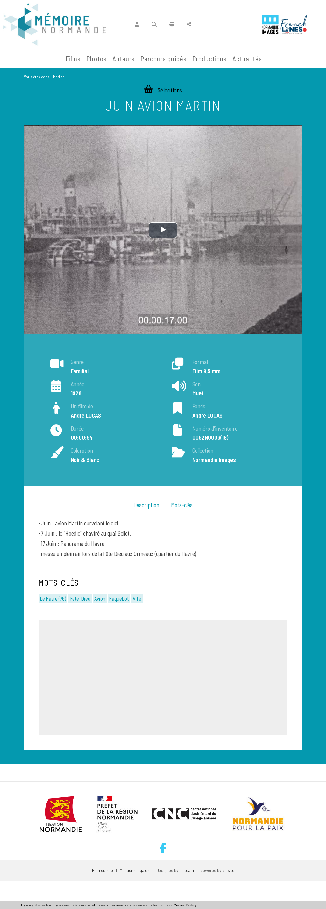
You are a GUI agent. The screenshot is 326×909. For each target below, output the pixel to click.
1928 (76, 393)
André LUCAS (86, 415)
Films (73, 58)
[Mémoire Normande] (17, 58)
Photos (96, 58)
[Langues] (172, 24)
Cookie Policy (185, 905)
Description (146, 505)
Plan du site (102, 870)
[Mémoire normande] (54, 24)
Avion (99, 598)
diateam (186, 870)
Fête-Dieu (80, 598)
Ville (137, 598)
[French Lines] (293, 24)
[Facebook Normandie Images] (163, 848)
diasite (228, 870)
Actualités (247, 58)
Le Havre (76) (53, 598)
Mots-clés (182, 505)
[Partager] (189, 24)
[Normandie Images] (270, 24)
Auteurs (123, 58)
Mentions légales (135, 870)
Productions (209, 58)
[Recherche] (154, 24)
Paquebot (119, 598)
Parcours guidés (163, 58)
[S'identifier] (136, 24)
